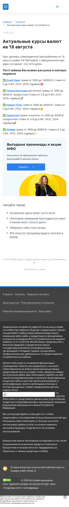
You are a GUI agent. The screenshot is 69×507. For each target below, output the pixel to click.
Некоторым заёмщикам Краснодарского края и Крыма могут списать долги (37, 220)
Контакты (20, 294)
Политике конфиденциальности (17, 503)
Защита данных (11, 302)
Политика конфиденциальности (20, 311)
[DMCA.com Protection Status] (11, 480)
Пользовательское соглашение (37, 302)
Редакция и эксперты (38, 294)
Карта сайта (45, 311)
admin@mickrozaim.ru (52, 467)
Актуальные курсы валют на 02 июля (32, 213)
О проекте (8, 294)
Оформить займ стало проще (28, 227)
